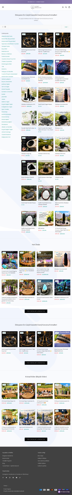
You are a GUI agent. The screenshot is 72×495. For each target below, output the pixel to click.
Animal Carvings (6, 132)
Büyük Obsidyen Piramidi (27, 177)
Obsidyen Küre (59, 128)
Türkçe (5, 485)
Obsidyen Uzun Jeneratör (61, 104)
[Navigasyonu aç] (3, 7)
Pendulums (5, 124)
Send (67, 486)
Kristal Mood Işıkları (7, 122)
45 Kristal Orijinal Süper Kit (8, 401)
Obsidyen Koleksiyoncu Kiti (28, 104)
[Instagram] (9, 477)
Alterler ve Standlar (7, 127)
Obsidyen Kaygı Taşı (26, 153)
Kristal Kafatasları (6, 114)
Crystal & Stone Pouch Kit (8, 59)
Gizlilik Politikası (42, 463)
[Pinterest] (13, 477)
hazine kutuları (5, 56)
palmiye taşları (6, 84)
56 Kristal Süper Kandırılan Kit (26, 297)
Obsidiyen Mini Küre (60, 153)
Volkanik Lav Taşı (59, 177)
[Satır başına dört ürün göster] (5, 26)
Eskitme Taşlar (5, 102)
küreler (3, 94)
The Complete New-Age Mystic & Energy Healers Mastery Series (43, 270)
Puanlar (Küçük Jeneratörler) (9, 74)
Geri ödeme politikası (43, 461)
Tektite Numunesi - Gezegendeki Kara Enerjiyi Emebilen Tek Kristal (61, 78)
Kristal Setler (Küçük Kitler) (8, 41)
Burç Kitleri (4, 49)
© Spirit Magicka (7, 489)
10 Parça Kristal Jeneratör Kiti (61, 401)
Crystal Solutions (6, 134)
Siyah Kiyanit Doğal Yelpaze (45, 104)
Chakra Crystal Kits (7, 61)
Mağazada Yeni (6, 137)
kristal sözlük (5, 458)
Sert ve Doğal (5, 86)
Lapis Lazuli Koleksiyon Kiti (26, 427)
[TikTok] (19, 477)
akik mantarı (41, 228)
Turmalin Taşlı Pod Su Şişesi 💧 (28, 128)
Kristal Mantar (5, 117)
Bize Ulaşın (40, 456)
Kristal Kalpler (5, 119)
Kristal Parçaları (6, 89)
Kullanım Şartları (42, 466)
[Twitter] (6, 477)
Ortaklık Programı (7, 461)
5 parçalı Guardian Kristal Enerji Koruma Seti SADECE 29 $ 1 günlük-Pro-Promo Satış (9, 299)
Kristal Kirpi (4, 112)
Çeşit (66, 27)
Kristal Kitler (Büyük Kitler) (8, 39)
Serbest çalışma (6, 79)
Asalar (3, 99)
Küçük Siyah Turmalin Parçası (28, 203)
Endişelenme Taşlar (7, 107)
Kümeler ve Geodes (7, 92)
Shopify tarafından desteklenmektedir (14, 491)
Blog (3, 463)
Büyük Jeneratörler (7, 81)
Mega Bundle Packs (7, 36)
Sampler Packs (6, 46)
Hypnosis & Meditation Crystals (10, 44)
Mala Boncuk (5, 51)
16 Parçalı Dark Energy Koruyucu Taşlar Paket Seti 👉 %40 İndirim (62, 51)
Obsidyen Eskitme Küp (44, 153)
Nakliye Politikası (42, 458)
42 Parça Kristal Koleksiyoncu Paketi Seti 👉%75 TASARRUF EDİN (26, 270)
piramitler (4, 97)
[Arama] (66, 7)
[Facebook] (3, 477)
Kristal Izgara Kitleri (7, 64)
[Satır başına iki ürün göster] (2, 26)
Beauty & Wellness (7, 54)
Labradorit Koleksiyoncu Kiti (61, 297)
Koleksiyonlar (5, 33)
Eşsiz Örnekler (5, 109)
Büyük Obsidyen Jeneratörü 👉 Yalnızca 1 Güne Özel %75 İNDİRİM (45, 78)
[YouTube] (16, 477)
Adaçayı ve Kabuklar (7, 71)
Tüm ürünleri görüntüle (36, 311)
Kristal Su (4, 69)
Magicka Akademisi (7, 456)
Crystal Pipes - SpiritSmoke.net (10, 466)
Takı (3, 66)
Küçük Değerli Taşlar (7, 104)
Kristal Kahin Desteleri (7, 76)
